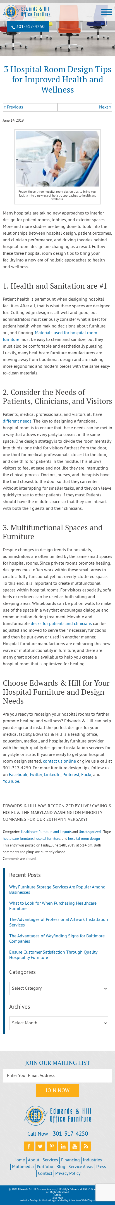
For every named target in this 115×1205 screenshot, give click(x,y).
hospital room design (84, 839)
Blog (60, 1167)
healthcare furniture (18, 839)
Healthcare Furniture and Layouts (46, 832)
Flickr (86, 775)
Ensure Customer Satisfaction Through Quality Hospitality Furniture (53, 955)
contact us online (59, 761)
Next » (105, 107)
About (33, 1160)
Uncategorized (90, 832)
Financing (70, 1160)
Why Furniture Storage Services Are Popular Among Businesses (57, 890)
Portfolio (45, 1167)
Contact (45, 1173)
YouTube (11, 781)
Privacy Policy (67, 1173)
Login (57, 1195)
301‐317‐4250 (30, 27)
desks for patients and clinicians (61, 624)
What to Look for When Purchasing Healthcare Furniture (53, 906)
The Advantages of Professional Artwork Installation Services (58, 922)
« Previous (13, 107)
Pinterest (71, 775)
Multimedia (23, 1167)
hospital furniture (47, 839)
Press (101, 1167)
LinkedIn (52, 775)
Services (50, 1160)
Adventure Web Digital (82, 1200)
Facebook (18, 775)
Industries (92, 1160)
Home (19, 1160)
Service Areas (80, 1167)
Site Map (57, 1198)
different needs (17, 421)
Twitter (35, 775)
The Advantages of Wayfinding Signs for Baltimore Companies (57, 938)
